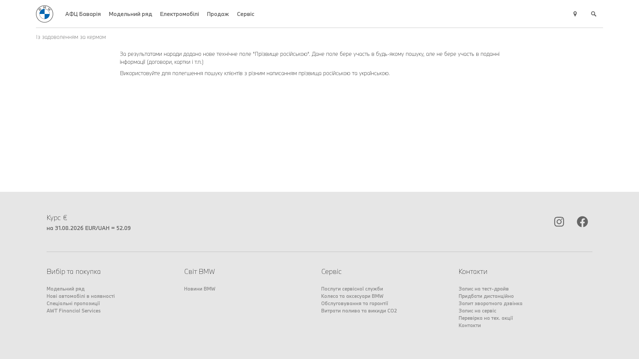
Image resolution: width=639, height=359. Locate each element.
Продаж (218, 13)
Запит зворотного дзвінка (491, 303)
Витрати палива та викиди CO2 (359, 310)
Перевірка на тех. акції (486, 318)
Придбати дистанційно (486, 296)
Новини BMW (199, 289)
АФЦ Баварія (83, 13)
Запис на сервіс (477, 310)
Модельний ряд (130, 13)
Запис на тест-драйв (484, 289)
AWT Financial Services (74, 310)
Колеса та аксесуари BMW (352, 296)
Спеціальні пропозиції (73, 303)
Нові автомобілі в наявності (81, 296)
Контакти (470, 325)
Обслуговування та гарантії (354, 303)
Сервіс (245, 13)
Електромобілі (179, 13)
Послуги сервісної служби (352, 289)
